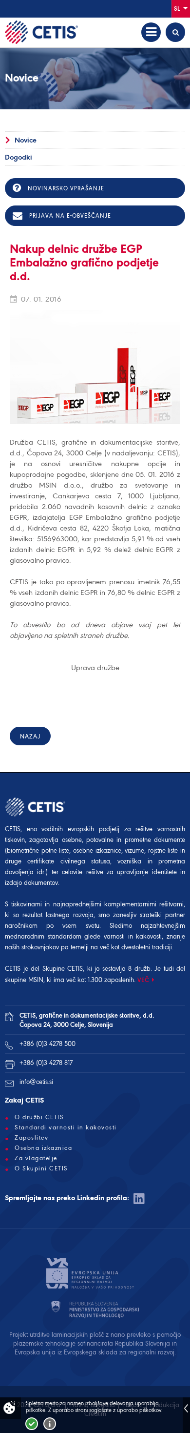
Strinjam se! (31, 1423)
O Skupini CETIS (41, 1168)
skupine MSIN (24, 979)
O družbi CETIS (39, 1117)
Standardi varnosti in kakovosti (66, 1127)
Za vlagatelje (36, 1158)
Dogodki (18, 157)
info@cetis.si (36, 1081)
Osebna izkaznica (43, 1148)
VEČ (143, 979)
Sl (178, 8)
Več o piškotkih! (49, 1423)
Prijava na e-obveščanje (69, 215)
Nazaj (30, 736)
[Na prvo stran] (41, 32)
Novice (26, 140)
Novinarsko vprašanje (65, 188)
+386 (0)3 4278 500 (47, 1043)
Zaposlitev (31, 1137)
